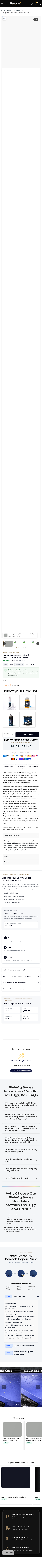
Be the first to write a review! (21, 1071)
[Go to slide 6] (25, 1404)
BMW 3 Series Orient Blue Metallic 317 (13, 1497)
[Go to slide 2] (18, 1404)
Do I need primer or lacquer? (14, 989)
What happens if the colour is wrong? (17, 976)
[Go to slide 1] (16, 1404)
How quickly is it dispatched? (14, 982)
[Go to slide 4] (21, 1404)
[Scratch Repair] (15, 3)
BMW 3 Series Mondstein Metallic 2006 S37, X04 (11, 1439)
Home (3, 10)
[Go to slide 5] (23, 1404)
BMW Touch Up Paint (14, 10)
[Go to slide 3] (20, 1404)
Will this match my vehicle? (14, 970)
